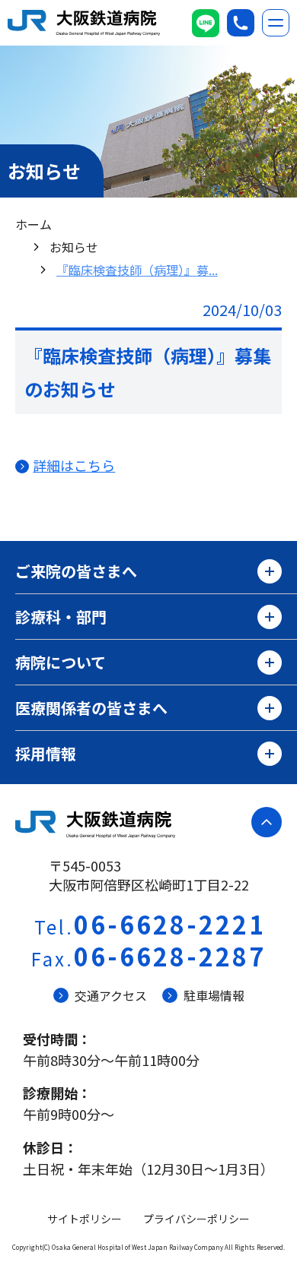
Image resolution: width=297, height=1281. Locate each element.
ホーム (33, 224)
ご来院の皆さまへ (76, 571)
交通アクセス (111, 995)
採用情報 (45, 753)
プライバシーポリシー (196, 1218)
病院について (60, 662)
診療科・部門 (61, 617)
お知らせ (74, 247)
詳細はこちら (74, 465)
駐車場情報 (214, 995)
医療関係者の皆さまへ (91, 708)
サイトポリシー (84, 1218)
